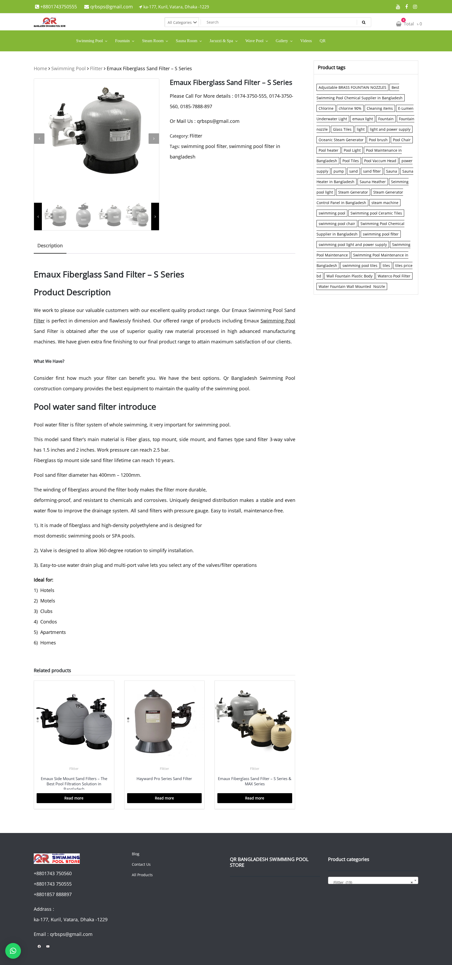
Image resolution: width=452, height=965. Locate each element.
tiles (386, 265)
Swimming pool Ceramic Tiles (376, 213)
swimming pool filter (204, 146)
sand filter (372, 171)
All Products (142, 874)
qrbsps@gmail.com (111, 6)
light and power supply (390, 129)
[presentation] (39, 138)
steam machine (384, 202)
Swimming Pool (68, 68)
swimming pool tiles (359, 265)
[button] (13, 951)
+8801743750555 (58, 6)
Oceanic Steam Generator (341, 139)
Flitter (96, 68)
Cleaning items (380, 108)
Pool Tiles (350, 160)
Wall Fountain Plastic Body (349, 275)
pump (339, 171)
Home (40, 68)
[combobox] (373, 880)
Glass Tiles (342, 129)
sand (353, 171)
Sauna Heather (373, 181)
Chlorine (326, 108)
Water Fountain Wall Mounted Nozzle (352, 286)
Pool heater (328, 150)
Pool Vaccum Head (380, 160)
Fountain (386, 118)
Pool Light (352, 150)
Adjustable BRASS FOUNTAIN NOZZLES (352, 87)
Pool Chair (402, 139)
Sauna (391, 171)
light (361, 129)
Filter (39, 320)
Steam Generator (353, 192)
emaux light (362, 118)
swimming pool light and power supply (353, 244)
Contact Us (141, 864)
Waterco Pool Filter (394, 275)
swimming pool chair (337, 223)
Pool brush (378, 139)
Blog (135, 853)
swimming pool (332, 213)
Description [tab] (50, 245)
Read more (73, 798)
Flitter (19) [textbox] (371, 882)
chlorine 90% (350, 108)
